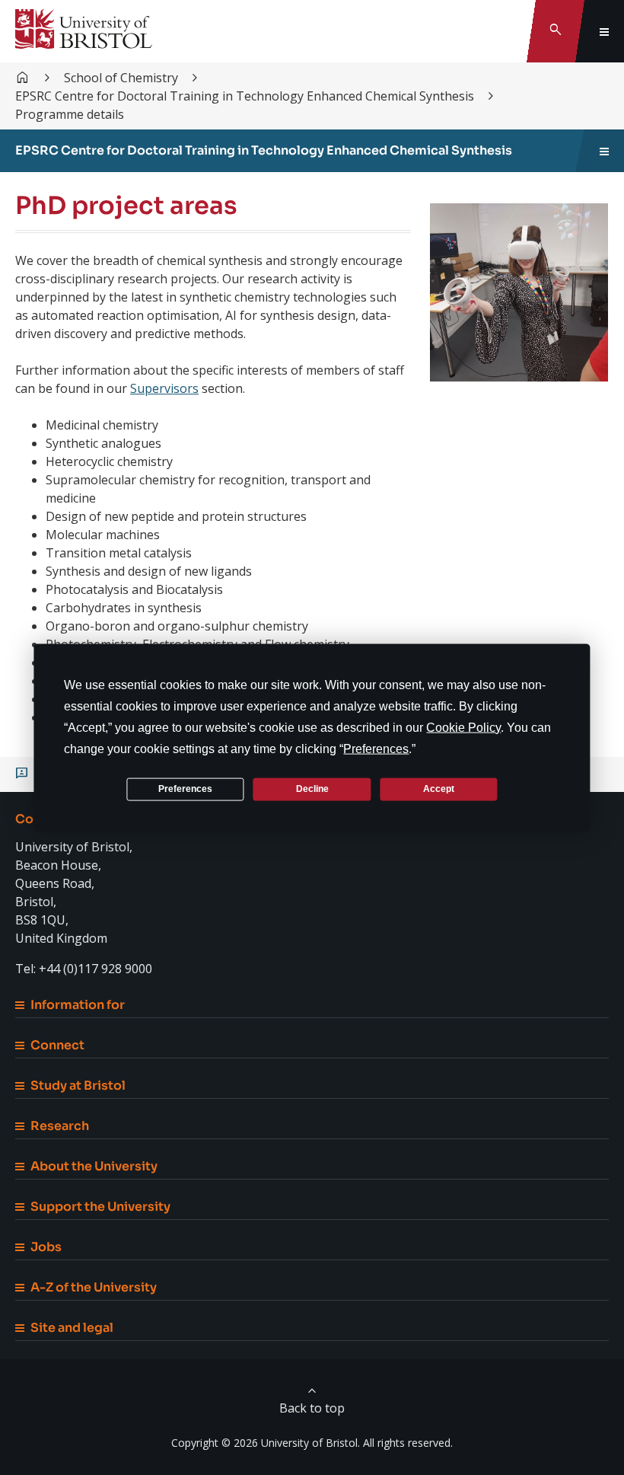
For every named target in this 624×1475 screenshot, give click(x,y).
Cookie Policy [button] (463, 726)
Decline (312, 789)
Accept (438, 789)
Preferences (185, 789)
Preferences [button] (376, 748)
